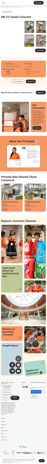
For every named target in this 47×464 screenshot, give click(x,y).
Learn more (36, 128)
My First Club (3, 439)
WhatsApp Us (15, 398)
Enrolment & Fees (4, 430)
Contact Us (5, 397)
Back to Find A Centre (7, 11)
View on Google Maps (18, 81)
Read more (35, 160)
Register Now (38, 2)
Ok (41, 460)
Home (2, 6)
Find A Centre (7, 6)
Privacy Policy (32, 388)
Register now (31, 81)
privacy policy (16, 462)
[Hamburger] (45, 2)
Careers (2, 433)
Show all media (40, 50)
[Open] (12, 244)
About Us (3, 418)
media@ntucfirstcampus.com (8, 394)
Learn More (5, 209)
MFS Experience (4, 424)
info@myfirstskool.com (7, 392)
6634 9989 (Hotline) (6, 390)
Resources (3, 427)
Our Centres (3, 421)
